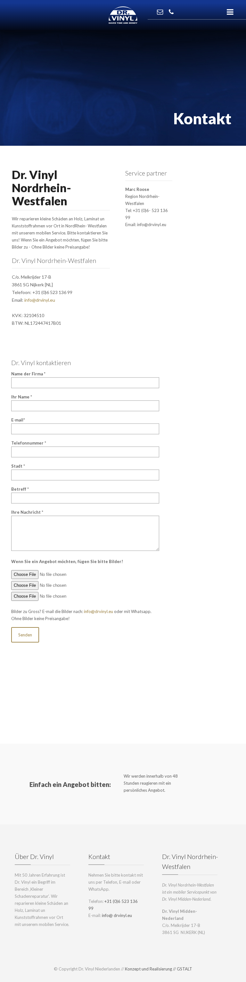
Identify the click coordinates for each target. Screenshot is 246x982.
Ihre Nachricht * (27, 512)
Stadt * (18, 466)
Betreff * (20, 489)
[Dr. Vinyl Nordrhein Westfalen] (123, 14)
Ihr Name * (21, 396)
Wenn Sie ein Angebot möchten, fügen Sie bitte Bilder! (67, 561)
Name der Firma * (28, 373)
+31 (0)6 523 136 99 (52, 292)
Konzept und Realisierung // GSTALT (158, 968)
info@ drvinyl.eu (117, 915)
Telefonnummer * (28, 443)
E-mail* (18, 419)
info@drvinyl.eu (39, 300)
